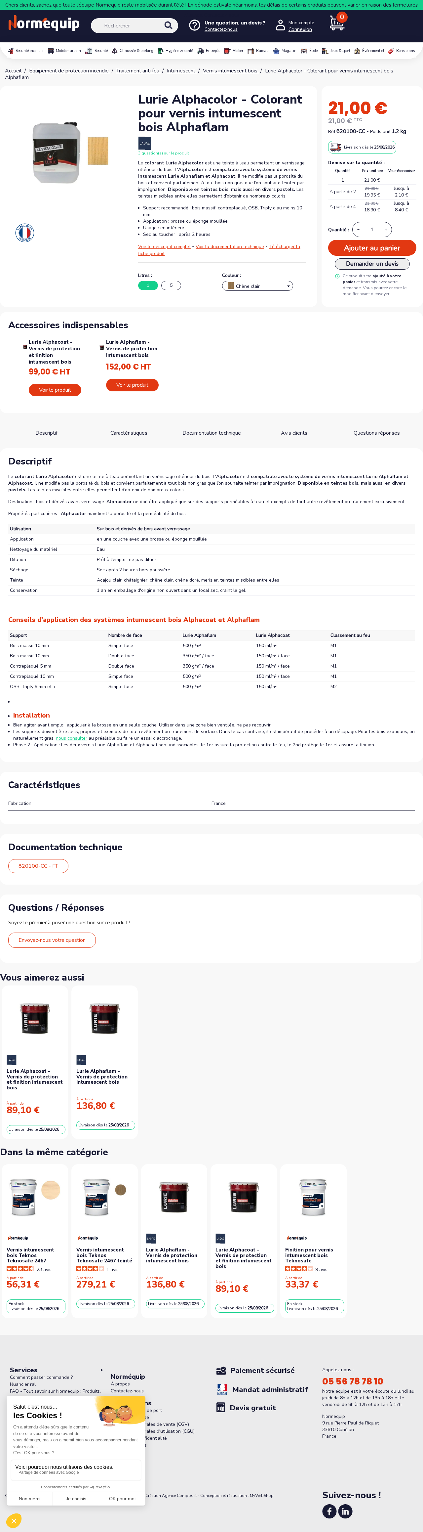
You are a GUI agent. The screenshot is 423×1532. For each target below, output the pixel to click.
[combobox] (257, 286)
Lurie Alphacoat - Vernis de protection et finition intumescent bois (54, 352)
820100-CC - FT (38, 866)
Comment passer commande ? (41, 1377)
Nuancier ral (23, 1384)
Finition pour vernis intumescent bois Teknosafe (309, 1255)
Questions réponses (377, 433)
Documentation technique (211, 433)
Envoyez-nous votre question (52, 940)
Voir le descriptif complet (164, 246)
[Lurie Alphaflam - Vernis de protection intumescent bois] (101, 347)
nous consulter (71, 738)
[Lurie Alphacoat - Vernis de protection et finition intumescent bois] (25, 346)
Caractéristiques (128, 433)
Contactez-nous (221, 15)
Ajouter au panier (372, 248)
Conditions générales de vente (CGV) (150, 1424)
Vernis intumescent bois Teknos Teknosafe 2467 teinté (104, 1255)
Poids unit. (381, 131)
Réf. (332, 131)
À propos (120, 1384)
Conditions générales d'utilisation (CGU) (153, 1431)
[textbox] (257, 287)
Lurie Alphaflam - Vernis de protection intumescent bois (131, 349)
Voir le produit (55, 390)
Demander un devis (372, 264)
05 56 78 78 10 (352, 1381)
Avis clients (294, 433)
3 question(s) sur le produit (163, 153)
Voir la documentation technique (230, 246)
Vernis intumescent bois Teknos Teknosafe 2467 (30, 1255)
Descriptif (46, 433)
